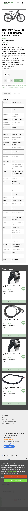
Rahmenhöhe (7, 71)
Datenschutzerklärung (12, 471)
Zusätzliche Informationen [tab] (18, 93)
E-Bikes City (20, 85)
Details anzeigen (19, 301)
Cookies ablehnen (15, 476)
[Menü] (17, 3)
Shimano (21, 87)
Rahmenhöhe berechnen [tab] (19, 97)
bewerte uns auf (8, 446)
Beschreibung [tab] (7, 93)
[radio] (5, 75)
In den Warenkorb (18, 80)
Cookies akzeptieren (15, 480)
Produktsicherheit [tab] (7, 97)
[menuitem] (13, 3)
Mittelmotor (17, 87)
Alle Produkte (15, 85)
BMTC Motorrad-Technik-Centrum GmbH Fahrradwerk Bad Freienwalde (14, 435)
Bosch (11, 87)
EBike (14, 87)
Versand (6, 42)
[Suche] (13, 3)
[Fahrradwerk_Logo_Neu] (11, 3)
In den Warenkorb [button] (8, 301)
